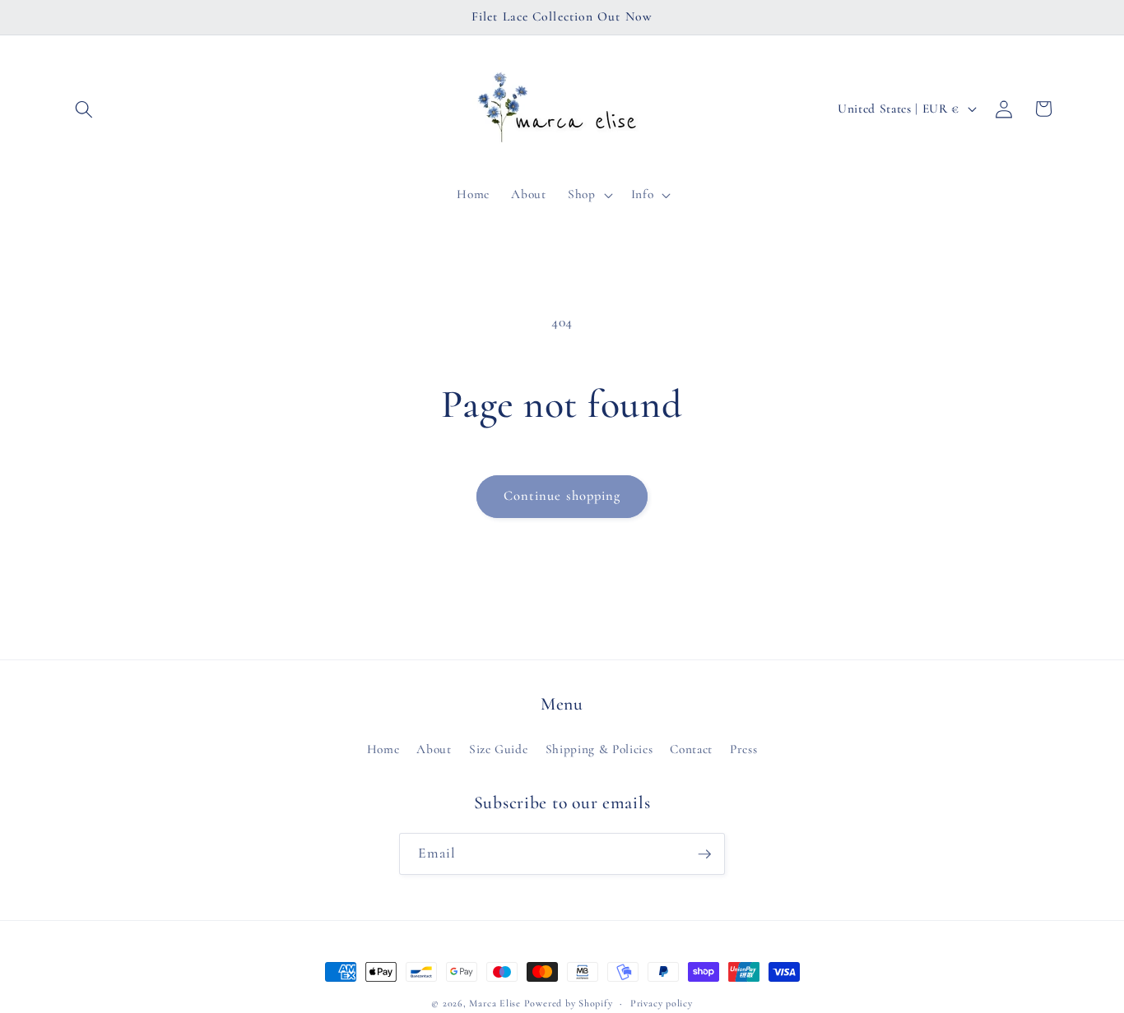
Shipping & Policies (599, 749)
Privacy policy (661, 1003)
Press (743, 749)
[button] (84, 108)
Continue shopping (562, 496)
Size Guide (498, 749)
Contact (691, 749)
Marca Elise (496, 1003)
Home (383, 749)
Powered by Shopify (568, 1003)
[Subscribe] (704, 854)
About (433, 749)
